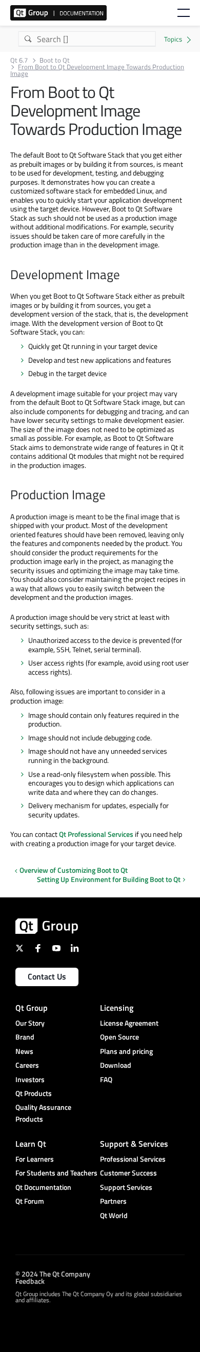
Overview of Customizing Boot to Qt (73, 870)
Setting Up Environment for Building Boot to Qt (109, 879)
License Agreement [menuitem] (129, 1022)
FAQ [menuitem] (106, 1079)
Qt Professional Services (96, 834)
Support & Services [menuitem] (134, 1144)
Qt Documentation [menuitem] (43, 1187)
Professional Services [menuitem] (133, 1158)
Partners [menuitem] (113, 1201)
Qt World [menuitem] (114, 1215)
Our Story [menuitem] (30, 1022)
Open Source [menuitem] (119, 1036)
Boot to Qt (54, 60)
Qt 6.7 (19, 60)
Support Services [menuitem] (126, 1187)
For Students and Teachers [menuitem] (56, 1172)
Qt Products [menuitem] (33, 1093)
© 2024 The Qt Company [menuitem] (52, 1273)
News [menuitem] (24, 1051)
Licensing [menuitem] (116, 1008)
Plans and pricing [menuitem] (126, 1051)
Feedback (30, 1281)
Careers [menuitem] (27, 1065)
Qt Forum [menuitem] (29, 1201)
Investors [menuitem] (30, 1079)
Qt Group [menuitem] (31, 1008)
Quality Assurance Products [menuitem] (43, 1113)
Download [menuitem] (115, 1065)
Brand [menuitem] (24, 1036)
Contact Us (47, 976)
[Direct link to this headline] (125, 275)
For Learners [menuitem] (34, 1158)
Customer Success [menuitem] (128, 1172)
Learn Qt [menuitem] (30, 1144)
